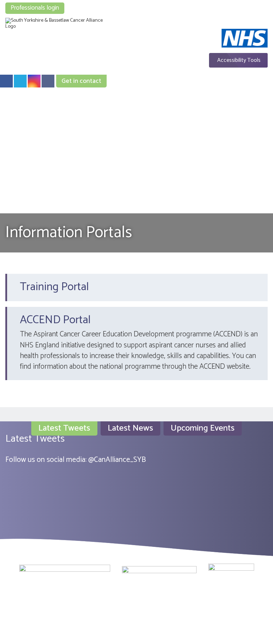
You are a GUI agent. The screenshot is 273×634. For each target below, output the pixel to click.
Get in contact (81, 81)
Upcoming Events (203, 428)
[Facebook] (6, 81)
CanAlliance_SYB (120, 460)
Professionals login (35, 7)
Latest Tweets (64, 428)
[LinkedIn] (48, 81)
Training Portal (54, 287)
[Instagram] (34, 81)
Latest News (130, 428)
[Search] (248, 4)
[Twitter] (20, 81)
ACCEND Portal (55, 320)
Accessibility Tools (239, 60)
